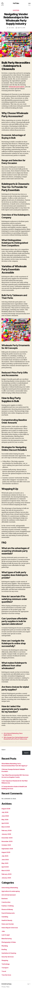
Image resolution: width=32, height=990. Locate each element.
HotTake (16, 3)
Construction (6, 902)
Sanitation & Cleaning (9, 953)
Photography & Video (9, 942)
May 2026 (5, 819)
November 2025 (7, 841)
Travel (4, 971)
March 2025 (6, 870)
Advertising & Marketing (10, 887)
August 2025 (6, 852)
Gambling (5, 917)
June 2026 (5, 816)
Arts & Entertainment (9, 895)
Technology (6, 964)
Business (5, 898)
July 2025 (5, 856)
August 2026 (6, 808)
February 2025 (6, 874)
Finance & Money (7, 909)
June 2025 (5, 859)
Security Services (8, 957)
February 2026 (6, 830)
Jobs (3, 931)
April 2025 (5, 867)
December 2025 (7, 838)
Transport (5, 967)
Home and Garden (8, 924)
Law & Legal (6, 935)
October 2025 (6, 845)
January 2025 (6, 878)
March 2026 (6, 827)
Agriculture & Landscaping (11, 891)
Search (3, 749)
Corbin (12, 27)
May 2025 (5, 863)
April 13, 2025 (21, 27)
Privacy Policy (5, 987)
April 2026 (5, 823)
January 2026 (6, 834)
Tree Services (6, 975)
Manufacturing (7, 938)
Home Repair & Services (10, 927)
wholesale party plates (16, 87)
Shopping (16, 10)
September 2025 (7, 848)
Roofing (4, 949)
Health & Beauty (7, 920)
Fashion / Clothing (8, 906)
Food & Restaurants (8, 913)
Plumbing (5, 946)
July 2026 (5, 812)
